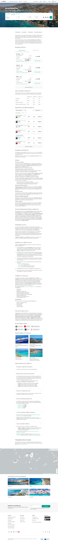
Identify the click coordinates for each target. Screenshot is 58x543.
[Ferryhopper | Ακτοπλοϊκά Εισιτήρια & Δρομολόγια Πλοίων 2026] (3, 1)
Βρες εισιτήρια (37, 60)
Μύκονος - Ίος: (20, 406)
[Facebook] (43, 532)
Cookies (19, 538)
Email (31, 505)
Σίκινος (21, 263)
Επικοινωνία (34, 520)
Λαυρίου (27, 253)
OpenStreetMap (56, 473)
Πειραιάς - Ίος (20, 405)
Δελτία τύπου (22, 520)
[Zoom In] (57, 471)
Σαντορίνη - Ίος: (20, 404)
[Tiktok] (47, 532)
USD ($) (49, 1)
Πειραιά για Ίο (27, 286)
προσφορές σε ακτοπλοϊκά (32, 152)
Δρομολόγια (16, 28)
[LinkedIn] (49, 532)
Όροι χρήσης (15, 538)
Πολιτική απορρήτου (23, 538)
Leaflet (44, 473)
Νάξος (21, 265)
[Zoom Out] (57, 472)
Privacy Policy (46, 508)
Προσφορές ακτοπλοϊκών (14, 1)
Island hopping (18, 13)
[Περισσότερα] (12, 508)
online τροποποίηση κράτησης (34, 417)
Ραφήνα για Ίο (34, 286)
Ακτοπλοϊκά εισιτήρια (11, 28)
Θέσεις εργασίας (22, 521)
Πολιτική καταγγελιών (29, 538)
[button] (24, 110)
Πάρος (21, 266)
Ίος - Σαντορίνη (21, 264)
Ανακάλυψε (25, 1)
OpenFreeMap (46, 473)
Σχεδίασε (20, 1)
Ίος (19, 28)
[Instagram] (45, 532)
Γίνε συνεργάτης (22, 518)
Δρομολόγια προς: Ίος (22, 50)
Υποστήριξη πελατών (35, 518)
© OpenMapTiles (50, 473)
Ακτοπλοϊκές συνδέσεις (11, 521)
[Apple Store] (47, 519)
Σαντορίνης (32, 253)
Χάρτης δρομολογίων (11, 526)
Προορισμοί (9, 520)
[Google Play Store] (47, 517)
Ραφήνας (23, 253)
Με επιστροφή (13, 13)
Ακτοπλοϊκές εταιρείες (11, 524)
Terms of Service (32, 509)
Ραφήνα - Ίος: (20, 407)
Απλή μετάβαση (8, 13)
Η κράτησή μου (35, 1)
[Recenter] (57, 469)
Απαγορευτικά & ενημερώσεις (36, 522)
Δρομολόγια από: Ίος (36, 50)
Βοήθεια (41, 1)
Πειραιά (19, 253)
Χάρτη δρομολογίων (22, 444)
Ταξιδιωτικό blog (10, 518)
